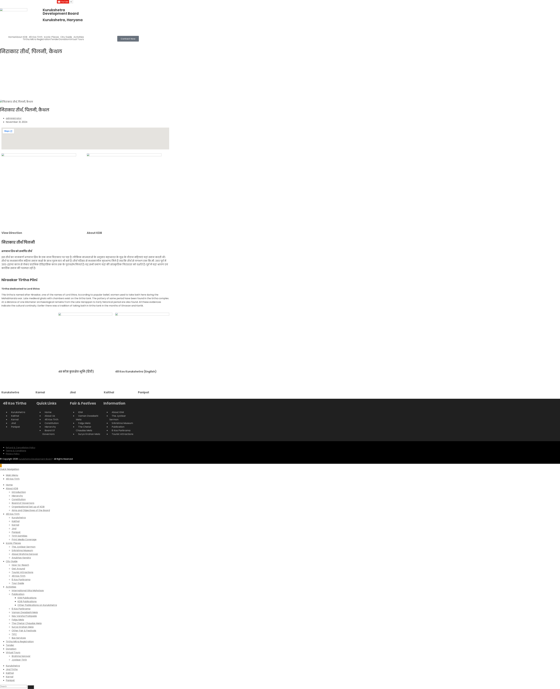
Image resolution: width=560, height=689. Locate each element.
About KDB (21, 37)
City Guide (66, 37)
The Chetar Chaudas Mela (27, 623)
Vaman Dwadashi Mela (25, 612)
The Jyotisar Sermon (23, 546)
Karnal (40, 392)
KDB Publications (27, 601)
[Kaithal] (107, 382)
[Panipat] (141, 382)
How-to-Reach (20, 565)
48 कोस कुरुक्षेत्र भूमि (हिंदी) (76, 372)
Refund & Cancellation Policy (20, 447)
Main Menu (12, 475)
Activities (79, 37)
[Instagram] (125, 3)
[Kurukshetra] (5, 382)
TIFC (14, 634)
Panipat (143, 392)
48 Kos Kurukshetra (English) (135, 372)
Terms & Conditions (16, 450)
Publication (18, 594)
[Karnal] (39, 382)
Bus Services (19, 638)
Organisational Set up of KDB (28, 506)
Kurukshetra (10, 392)
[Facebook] (117, 3)
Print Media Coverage (24, 539)
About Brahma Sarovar (25, 554)
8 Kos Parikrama (21, 579)
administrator (14, 118)
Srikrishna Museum (22, 550)
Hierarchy (17, 495)
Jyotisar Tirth (19, 659)
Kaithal (109, 392)
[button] (22, 37)
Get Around (18, 568)
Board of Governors (23, 503)
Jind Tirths (12, 669)
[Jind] (73, 382)
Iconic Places (51, 37)
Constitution (19, 499)
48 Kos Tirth (35, 37)
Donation (64, 39)
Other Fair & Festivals (24, 630)
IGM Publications (27, 597)
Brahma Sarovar (21, 656)
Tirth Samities (19, 536)
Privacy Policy (13, 453)
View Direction (11, 233)
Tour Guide (18, 583)
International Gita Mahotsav (28, 590)
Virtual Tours (76, 39)
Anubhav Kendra (21, 557)
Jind (73, 392)
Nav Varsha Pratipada (24, 616)
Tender (55, 39)
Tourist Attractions (22, 572)
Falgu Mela (18, 619)
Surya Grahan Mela (23, 627)
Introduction (19, 492)
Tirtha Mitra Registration (37, 39)
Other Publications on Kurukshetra (37, 605)
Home (11, 37)
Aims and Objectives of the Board (31, 510)
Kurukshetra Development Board (35, 458)
